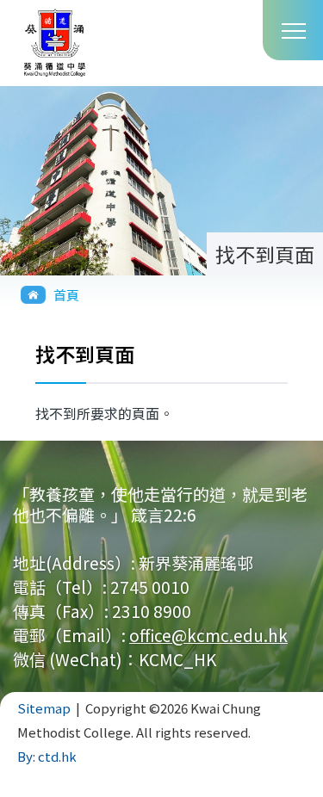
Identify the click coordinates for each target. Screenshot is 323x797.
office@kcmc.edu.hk (208, 634)
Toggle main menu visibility (293, 30)
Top (322, 775)
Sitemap (44, 708)
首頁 (66, 295)
